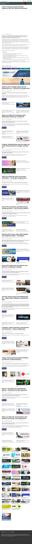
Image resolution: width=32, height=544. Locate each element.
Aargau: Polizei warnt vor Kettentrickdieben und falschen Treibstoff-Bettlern (15, 358)
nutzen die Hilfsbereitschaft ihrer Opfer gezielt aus (10, 365)
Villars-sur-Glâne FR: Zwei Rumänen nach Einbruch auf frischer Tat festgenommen (14, 417)
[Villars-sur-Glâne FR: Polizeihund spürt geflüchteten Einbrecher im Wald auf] (16, 118)
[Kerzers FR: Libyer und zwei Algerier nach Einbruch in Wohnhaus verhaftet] (16, 268)
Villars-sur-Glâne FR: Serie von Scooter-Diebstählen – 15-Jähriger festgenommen (14, 177)
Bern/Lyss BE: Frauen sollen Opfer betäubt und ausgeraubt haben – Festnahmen (15, 235)
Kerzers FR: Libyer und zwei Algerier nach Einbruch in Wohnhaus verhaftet (15, 266)
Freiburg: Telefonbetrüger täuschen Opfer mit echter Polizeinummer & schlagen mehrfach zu (15, 146)
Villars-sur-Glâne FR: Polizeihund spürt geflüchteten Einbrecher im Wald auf (14, 116)
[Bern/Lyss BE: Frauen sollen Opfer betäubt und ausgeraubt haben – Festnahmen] (16, 237)
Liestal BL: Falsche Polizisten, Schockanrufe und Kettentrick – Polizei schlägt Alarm (15, 328)
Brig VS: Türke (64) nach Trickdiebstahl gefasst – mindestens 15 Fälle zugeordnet (14, 389)
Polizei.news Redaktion (9, 34)
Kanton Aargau (5, 363)
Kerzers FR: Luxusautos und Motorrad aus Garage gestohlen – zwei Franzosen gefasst (15, 207)
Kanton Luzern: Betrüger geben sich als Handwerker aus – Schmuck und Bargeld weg (15, 87)
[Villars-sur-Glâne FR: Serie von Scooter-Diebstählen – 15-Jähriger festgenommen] (16, 179)
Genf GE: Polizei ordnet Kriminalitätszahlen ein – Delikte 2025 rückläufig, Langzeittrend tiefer (15, 298)
